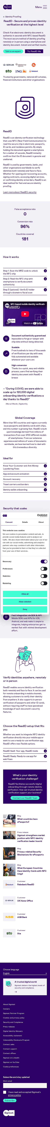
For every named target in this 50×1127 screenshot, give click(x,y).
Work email (8, 1081)
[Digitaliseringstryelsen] (21, 65)
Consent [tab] (8, 522)
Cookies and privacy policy (13, 1018)
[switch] (44, 569)
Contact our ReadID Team (25, 798)
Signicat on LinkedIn (11, 1058)
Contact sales (8, 1044)
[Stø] (8, 71)
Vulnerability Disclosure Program (16, 1040)
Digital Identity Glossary (13, 1031)
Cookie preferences (11, 1067)
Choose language (11, 969)
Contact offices (9, 1053)
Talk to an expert (13, 51)
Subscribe (10, 1100)
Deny (25, 609)
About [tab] (41, 522)
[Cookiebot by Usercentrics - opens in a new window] (37, 515)
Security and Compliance (13, 1022)
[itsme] (33, 65)
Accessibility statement (12, 1035)
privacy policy (14, 1095)
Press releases (9, 1026)
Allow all (25, 594)
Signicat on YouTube (11, 1062)
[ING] (21, 71)
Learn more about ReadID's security (20, 192)
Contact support (10, 1049)
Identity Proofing (12, 16)
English (6, 973)
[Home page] (7, 7)
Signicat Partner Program (13, 1013)
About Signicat (9, 1004)
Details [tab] (25, 522)
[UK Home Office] (8, 64)
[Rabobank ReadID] (33, 71)
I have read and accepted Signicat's (24, 1093)
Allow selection (25, 602)
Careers (6, 1009)
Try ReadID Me (34, 51)
